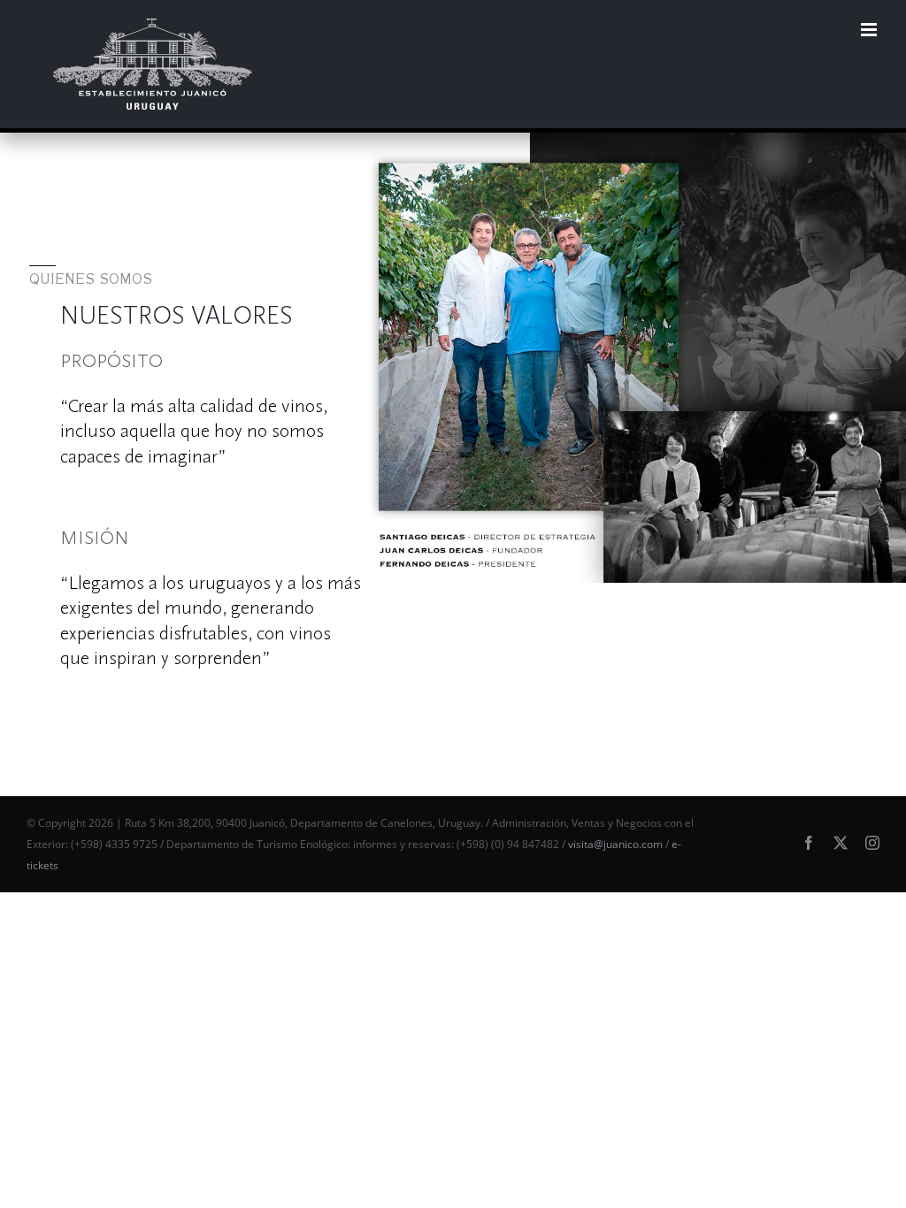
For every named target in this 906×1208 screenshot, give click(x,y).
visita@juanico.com (615, 844)
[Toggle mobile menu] (870, 29)
